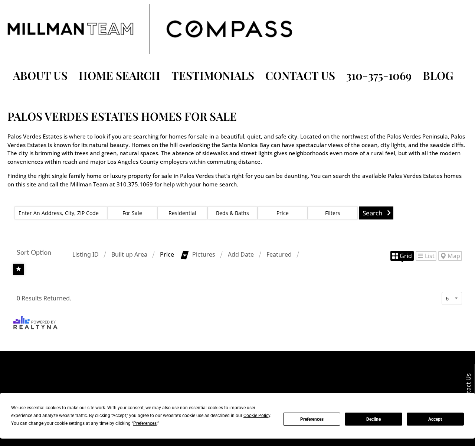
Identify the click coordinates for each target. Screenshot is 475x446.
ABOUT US (40, 75)
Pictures (203, 254)
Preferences (312, 419)
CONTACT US (300, 75)
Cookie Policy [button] (256, 415)
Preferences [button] (145, 423)
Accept (435, 419)
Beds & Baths (232, 213)
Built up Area (129, 254)
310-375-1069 (379, 75)
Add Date (241, 254)
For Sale (132, 213)
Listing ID (85, 254)
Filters (332, 213)
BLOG (438, 75)
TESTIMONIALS (212, 75)
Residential (182, 213)
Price (167, 254)
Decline (373, 419)
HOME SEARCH (119, 75)
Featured (279, 254)
